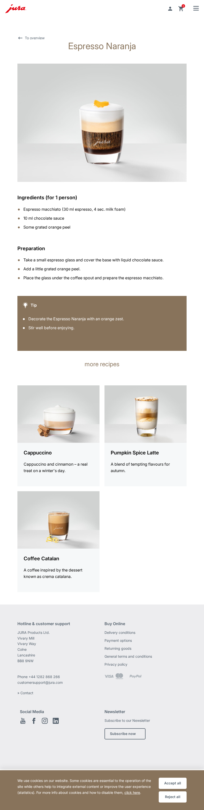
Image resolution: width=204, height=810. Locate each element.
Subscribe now (123, 733)
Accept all (172, 783)
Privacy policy (115, 664)
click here (132, 792)
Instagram (45, 721)
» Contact (25, 693)
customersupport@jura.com (40, 682)
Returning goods (117, 648)
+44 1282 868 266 (45, 677)
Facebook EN (34, 721)
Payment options (118, 640)
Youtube (23, 721)
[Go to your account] (170, 9)
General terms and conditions (128, 656)
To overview (35, 38)
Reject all (172, 797)
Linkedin (56, 721)
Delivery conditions (119, 632)
